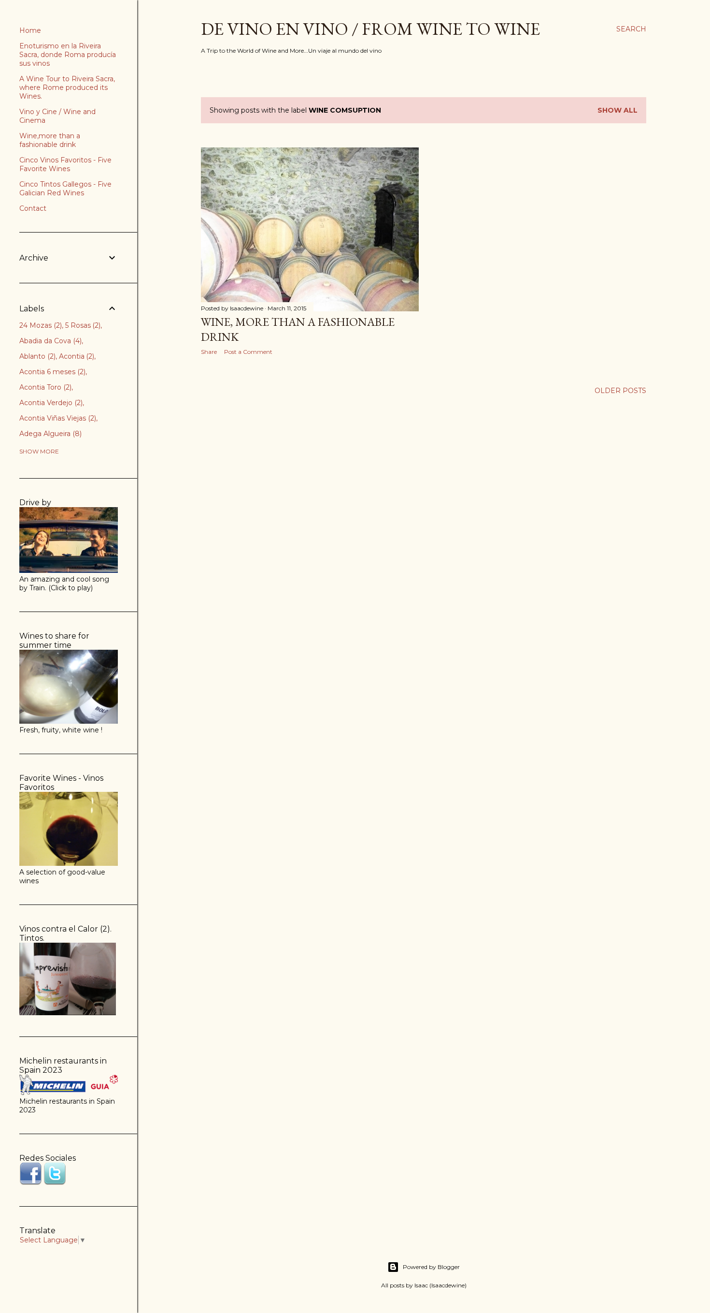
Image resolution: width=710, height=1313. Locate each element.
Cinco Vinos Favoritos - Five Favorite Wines (65, 164)
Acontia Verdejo (50, 402)
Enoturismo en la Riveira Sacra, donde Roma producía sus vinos (67, 55)
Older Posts (620, 390)
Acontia (76, 356)
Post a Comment (248, 351)
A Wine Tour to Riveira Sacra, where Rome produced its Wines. (67, 87)
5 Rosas (82, 325)
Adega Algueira (49, 433)
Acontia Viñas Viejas (56, 418)
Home (30, 30)
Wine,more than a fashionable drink (49, 140)
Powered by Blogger (431, 1266)
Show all (617, 110)
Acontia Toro (44, 387)
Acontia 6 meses (51, 371)
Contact (32, 208)
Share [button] (209, 351)
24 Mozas (39, 325)
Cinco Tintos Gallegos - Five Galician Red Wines (65, 188)
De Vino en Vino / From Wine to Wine (370, 28)
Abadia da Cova (49, 340)
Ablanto (36, 356)
